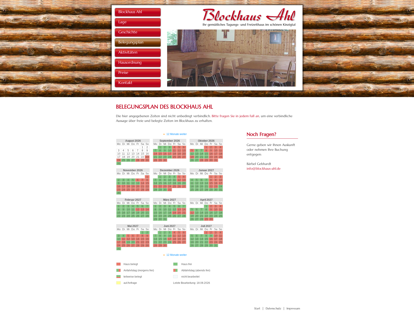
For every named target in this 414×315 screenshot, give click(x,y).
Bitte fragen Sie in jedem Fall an (235, 116)
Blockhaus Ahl (130, 11)
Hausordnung (130, 62)
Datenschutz (273, 308)
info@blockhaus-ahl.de (264, 168)
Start (257, 308)
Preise (123, 72)
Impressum (293, 308)
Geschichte (127, 31)
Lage (122, 21)
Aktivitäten (127, 52)
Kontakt (125, 82)
